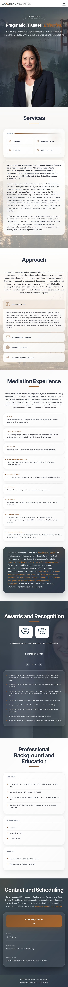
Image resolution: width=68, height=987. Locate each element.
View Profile (10, 937)
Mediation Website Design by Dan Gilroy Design (34, 982)
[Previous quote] (27, 664)
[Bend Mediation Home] (16, 3)
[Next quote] (40, 664)
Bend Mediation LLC (31, 979)
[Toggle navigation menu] (64, 3)
